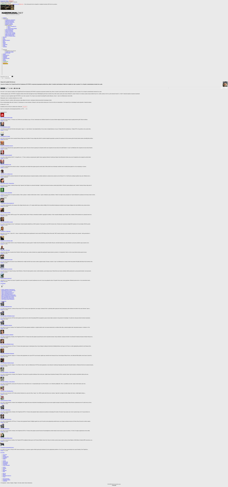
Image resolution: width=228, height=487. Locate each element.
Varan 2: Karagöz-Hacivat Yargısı (7, 292)
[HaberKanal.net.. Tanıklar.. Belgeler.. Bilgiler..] (12, 15)
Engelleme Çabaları (9, 23)
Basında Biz (2, 0)
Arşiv (4, 38)
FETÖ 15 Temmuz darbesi (10, 35)
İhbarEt (4, 42)
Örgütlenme (5, 56)
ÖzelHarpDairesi (6, 55)
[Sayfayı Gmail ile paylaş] (7, 88)
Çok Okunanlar (3, 301)
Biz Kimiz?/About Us (7, 475)
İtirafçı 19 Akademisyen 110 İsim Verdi (8, 295)
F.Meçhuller (5, 44)
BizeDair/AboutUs (6, 40)
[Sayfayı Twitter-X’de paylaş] (12, 88)
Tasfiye (4, 59)
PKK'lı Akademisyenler (9, 34)
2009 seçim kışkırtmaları (9, 22)
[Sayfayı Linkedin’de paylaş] (14, 88)
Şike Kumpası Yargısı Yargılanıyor (7, 299)
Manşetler (5, 37)
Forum (4, 39)
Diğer (4, 41)
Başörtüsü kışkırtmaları (9, 20)
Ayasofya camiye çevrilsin (10, 32)
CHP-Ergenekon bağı (9, 29)
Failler (4, 45)
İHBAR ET (11, 0)
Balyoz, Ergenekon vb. (12, 26)
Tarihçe (4, 43)
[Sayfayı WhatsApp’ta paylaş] (9, 88)
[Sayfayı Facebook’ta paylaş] (11, 88)
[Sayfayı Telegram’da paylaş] (19, 88)
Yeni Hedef (5, 464)
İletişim (7, 0)
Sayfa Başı (2, 452)
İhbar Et (4, 473)
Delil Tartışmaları (6, 478)
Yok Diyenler (7, 52)
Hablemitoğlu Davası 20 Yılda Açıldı (8, 290)
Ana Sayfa (5, 454)
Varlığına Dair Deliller (9, 51)
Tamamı (2, 120)
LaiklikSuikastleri (6, 58)
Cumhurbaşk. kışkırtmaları (10, 19)
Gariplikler (5, 46)
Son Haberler (2, 283)
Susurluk (4, 60)
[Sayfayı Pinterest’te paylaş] (17, 88)
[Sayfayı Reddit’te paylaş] (16, 88)
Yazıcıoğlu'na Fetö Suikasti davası (7, 298)
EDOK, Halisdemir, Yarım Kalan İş (8, 289)
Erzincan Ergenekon (9, 30)
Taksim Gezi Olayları (9, 31)
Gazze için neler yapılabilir (10, 33)
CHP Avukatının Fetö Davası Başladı (8, 294)
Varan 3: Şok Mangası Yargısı (7, 293)
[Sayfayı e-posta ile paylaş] (6, 88)
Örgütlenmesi (5, 463)
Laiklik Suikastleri (6, 465)
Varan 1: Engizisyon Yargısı (6, 291)
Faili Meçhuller (6, 456)
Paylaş (2, 88)
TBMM (4, 54)
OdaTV (9, 27)
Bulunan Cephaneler (9, 24)
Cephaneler (5, 480)
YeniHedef (5, 57)
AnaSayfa (5, 17)
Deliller (4, 458)
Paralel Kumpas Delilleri (12, 28)
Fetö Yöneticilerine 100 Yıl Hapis (7, 296)
